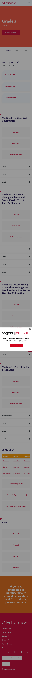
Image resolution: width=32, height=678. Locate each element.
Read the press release (16, 345)
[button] (16, 338)
